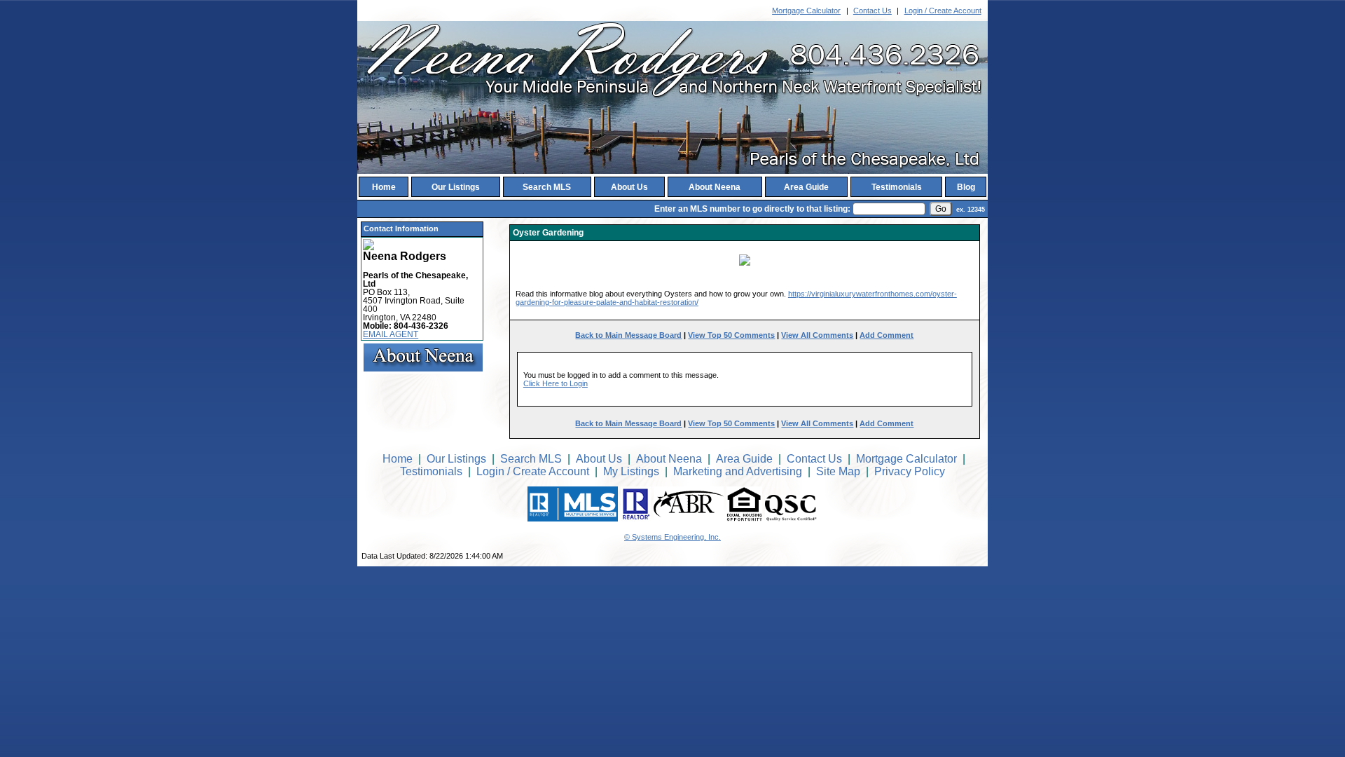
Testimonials (896, 187)
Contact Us (872, 10)
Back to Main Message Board (628, 335)
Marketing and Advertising (737, 471)
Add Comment (886, 335)
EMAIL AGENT (390, 334)
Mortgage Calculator (806, 10)
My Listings (631, 471)
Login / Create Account (942, 10)
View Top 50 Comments (731, 335)
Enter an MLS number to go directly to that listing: (752, 209)
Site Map (838, 471)
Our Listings (456, 187)
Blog (966, 187)
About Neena (714, 187)
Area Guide (806, 187)
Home (384, 187)
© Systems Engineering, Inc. (672, 537)
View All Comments (817, 335)
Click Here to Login (555, 383)
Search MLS (547, 187)
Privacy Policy (909, 471)
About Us (629, 187)
